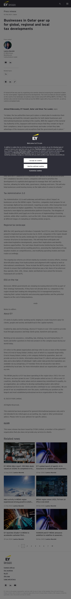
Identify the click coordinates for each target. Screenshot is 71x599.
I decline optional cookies (35, 166)
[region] (35, 154)
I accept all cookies (35, 160)
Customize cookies (35, 171)
